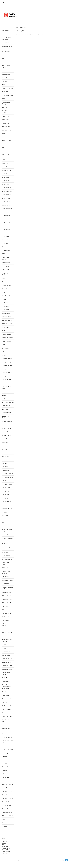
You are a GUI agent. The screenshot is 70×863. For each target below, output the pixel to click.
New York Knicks (6, 494)
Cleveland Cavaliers (7, 208)
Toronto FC (4, 763)
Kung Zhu (4, 344)
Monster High (5, 456)
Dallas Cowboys (6, 219)
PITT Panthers (5, 609)
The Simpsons (5, 760)
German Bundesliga (7, 288)
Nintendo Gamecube (7, 534)
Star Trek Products (6, 709)
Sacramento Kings (6, 651)
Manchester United (6, 383)
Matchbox (4, 395)
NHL (3, 58)
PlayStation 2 (5, 616)
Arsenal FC (5, 98)
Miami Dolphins (6, 405)
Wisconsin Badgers (6, 808)
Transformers (5, 770)
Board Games (5, 144)
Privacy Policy (5, 846)
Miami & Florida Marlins (8, 402)
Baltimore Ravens (6, 130)
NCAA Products (6, 51)
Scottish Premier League (6, 673)
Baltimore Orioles (6, 126)
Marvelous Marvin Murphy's (14, 860)
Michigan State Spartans (5, 417)
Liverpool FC (5, 355)
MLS (3, 452)
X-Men (3, 819)
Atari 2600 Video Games (6, 111)
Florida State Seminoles (5, 274)
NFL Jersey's (5, 515)
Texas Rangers (5, 756)
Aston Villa (4, 107)
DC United (4, 226)
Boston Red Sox (6, 154)
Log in (17, 2)
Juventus (4, 330)
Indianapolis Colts (6, 316)
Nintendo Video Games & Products (7, 539)
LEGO (3, 351)
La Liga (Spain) (6, 348)
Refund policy (5, 853)
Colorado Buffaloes (6, 212)
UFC (3, 773)
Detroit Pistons (5, 236)
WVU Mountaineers (7, 812)
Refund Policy (5, 844)
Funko (3, 281)
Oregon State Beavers (7, 580)
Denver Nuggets (6, 229)
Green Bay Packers (6, 295)
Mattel (3, 398)
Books (3, 147)
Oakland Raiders (6, 555)
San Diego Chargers (7, 658)
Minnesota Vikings (6, 435)
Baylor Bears (5, 137)
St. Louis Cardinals (6, 698)
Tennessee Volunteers (7, 749)
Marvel (3, 391)
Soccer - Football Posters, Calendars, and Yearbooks (7, 686)
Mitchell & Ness (6, 438)
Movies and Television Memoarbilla (7, 47)
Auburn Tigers (5, 123)
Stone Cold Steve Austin (6, 720)
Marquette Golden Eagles (6, 387)
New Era (4, 480)
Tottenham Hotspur (6, 767)
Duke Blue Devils (6, 250)
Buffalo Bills (5, 163)
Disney (3, 247)
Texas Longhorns (6, 753)
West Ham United (6, 805)
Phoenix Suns (5, 606)
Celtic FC (4, 166)
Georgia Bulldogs (6, 285)
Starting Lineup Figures (7, 716)
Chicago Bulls (5, 180)
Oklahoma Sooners (6, 568)
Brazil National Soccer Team (7, 158)
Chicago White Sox (6, 187)
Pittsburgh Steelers (6, 613)
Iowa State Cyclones (7, 320)
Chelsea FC (5, 173)
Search (3, 838)
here (37, 34)
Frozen (3, 278)
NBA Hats (4, 463)
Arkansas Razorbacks (7, 95)
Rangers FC (5, 644)
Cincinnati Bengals (6, 194)
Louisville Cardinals (7, 372)
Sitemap (4, 843)
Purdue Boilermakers (7, 636)
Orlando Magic (5, 583)
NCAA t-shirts (5, 470)
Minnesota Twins (6, 431)
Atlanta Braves (5, 116)
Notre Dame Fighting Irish (7, 547)
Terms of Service (6, 851)
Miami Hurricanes (6, 412)
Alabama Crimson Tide (7, 88)
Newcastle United (6, 505)
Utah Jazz (4, 780)
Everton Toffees (6, 262)
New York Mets (5, 498)
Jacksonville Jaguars (7, 323)
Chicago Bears (5, 177)
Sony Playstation (6, 691)
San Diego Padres (6, 662)
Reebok (4, 648)
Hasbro (4, 299)
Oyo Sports (4, 62)
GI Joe (3, 292)
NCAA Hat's (5, 466)
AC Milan (4, 81)
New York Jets (5, 491)
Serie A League (6, 681)
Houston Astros (5, 306)
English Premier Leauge (6, 258)
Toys (3, 70)
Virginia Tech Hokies (7, 787)
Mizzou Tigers (5, 442)
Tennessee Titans (6, 746)
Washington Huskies (7, 791)
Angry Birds (5, 91)
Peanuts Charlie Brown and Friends (7, 588)
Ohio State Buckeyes (7, 559)
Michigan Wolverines (7, 421)
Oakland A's (5, 552)
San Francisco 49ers (7, 665)
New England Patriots (7, 477)
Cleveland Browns (6, 205)
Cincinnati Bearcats (7, 191)
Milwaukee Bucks (6, 428)
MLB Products (5, 42)
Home (3, 27)
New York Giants (6, 487)
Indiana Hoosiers (6, 313)
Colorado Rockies (6, 215)
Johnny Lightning (6, 327)
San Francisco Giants (7, 669)
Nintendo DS (5, 526)
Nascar (4, 459)
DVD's (3, 253)
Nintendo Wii (5, 543)
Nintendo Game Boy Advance (7, 530)
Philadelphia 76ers (6, 592)
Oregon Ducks (5, 576)
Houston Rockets (6, 309)
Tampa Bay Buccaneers (5, 732)
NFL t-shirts (5, 519)
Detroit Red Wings (6, 240)
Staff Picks (4, 702)
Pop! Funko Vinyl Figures (6, 66)
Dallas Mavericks (6, 222)
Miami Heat (5, 409)
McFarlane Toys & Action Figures (6, 38)
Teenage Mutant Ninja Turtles (7, 741)
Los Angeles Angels (7, 358)
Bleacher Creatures (6, 140)
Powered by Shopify (23, 860)
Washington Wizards (7, 801)
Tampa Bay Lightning (7, 737)
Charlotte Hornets (6, 170)
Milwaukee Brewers (7, 425)
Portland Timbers (6, 629)
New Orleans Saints (7, 484)
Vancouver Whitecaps (7, 784)
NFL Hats (4, 512)
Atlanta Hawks (5, 119)
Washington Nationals (7, 794)
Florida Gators (5, 269)
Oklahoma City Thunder (5, 563)
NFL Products (5, 55)
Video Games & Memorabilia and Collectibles (6, 76)
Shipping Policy (5, 849)
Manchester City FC (7, 379)
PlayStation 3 (5, 620)
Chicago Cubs (5, 184)
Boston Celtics (5, 151)
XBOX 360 (4, 826)
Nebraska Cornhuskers (7, 473)
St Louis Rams (5, 695)
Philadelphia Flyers (6, 599)
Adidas (3, 84)
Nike (3, 522)
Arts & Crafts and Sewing (6, 103)
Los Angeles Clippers (7, 362)
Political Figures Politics (6, 624)
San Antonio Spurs (6, 655)
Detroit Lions (5, 233)
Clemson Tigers (6, 201)
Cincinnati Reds (6, 198)
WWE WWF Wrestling (7, 815)
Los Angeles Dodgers (7, 365)
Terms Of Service (6, 848)
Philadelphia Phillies (7, 602)
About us (4, 839)
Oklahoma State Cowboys (6, 572)
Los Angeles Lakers (7, 369)
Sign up (21, 2)
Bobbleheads (5, 34)
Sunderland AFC (6, 725)
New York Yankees (6, 501)
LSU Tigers (5, 376)
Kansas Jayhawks (6, 334)
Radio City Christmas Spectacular (7, 640)
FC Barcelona (5, 266)
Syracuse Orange (6, 728)
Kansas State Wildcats (7, 337)
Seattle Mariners (6, 677)
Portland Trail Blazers (7, 632)
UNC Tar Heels (5, 777)
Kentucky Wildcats (6, 341)
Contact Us (4, 841)
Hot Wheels (5, 302)
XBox (3, 822)
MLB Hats (4, 445)
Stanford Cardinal (6, 705)
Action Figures (5, 30)
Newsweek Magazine (7, 508)
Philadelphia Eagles (7, 596)
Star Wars (4, 712)
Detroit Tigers (5, 243)
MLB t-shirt (4, 449)
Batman (4, 133)
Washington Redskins (7, 798)
